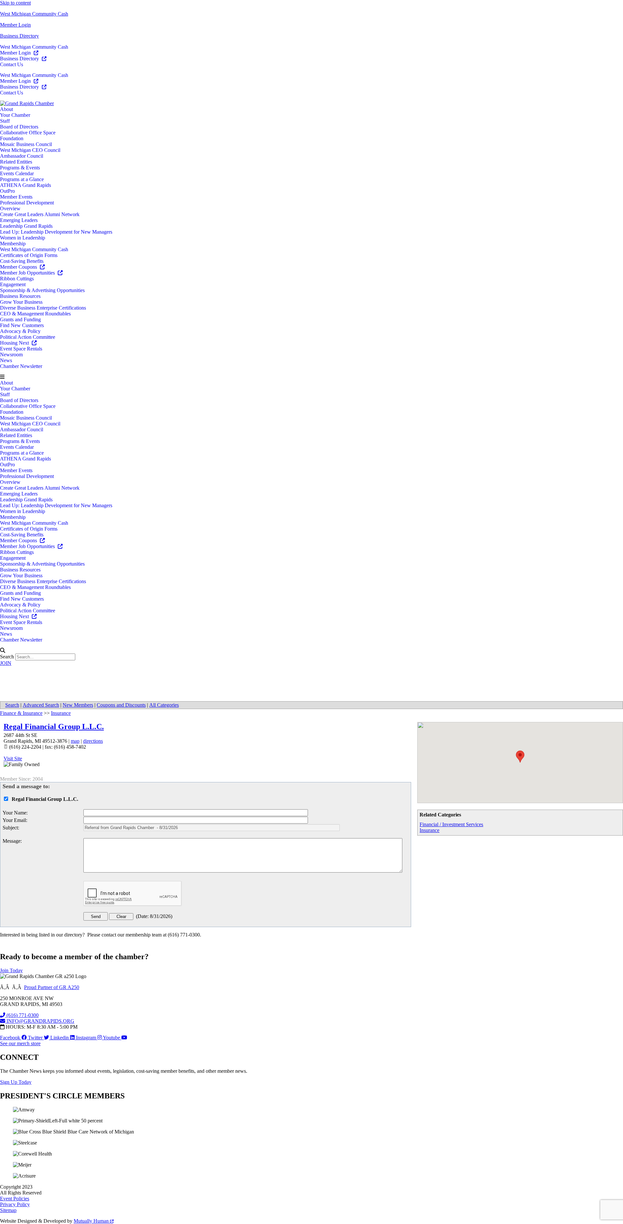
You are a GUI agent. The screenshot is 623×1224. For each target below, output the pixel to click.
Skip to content (15, 3)
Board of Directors (19, 126)
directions (93, 741)
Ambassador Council (21, 156)
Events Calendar (17, 173)
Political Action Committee (27, 337)
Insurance (429, 830)
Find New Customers (22, 325)
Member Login (15, 25)
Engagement (13, 284)
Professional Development (27, 202)
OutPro (7, 191)
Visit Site (13, 758)
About (6, 109)
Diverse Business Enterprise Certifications (43, 308)
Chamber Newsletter (21, 366)
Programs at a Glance (22, 179)
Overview (10, 208)
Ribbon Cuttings (17, 278)
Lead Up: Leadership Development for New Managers (56, 232)
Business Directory (19, 36)
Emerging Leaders (19, 220)
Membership (13, 243)
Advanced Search (41, 705)
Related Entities (16, 162)
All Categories (164, 705)
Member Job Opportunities (28, 272)
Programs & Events (20, 167)
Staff (5, 121)
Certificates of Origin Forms (28, 255)
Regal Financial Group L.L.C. (54, 726)
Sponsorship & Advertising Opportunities (42, 290)
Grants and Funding (20, 319)
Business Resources (20, 296)
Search (7, 656)
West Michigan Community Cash (34, 14)
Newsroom (11, 354)
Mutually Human (92, 1221)
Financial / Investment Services (451, 824)
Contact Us (11, 64)
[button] (311, 377)
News (6, 360)
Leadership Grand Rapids (26, 226)
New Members (78, 705)
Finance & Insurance (21, 713)
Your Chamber (15, 115)
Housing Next (15, 343)
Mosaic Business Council (26, 144)
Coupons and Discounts (121, 705)
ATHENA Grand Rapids (25, 185)
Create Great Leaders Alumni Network (39, 214)
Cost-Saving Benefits (21, 261)
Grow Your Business (21, 302)
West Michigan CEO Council (30, 150)
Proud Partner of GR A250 (51, 987)
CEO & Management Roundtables (35, 313)
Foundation (11, 138)
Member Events (16, 197)
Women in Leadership (22, 237)
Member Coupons (19, 267)
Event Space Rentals (21, 348)
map (75, 741)
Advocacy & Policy (20, 331)
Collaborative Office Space (27, 132)
